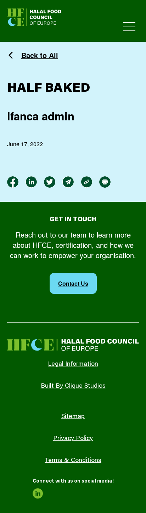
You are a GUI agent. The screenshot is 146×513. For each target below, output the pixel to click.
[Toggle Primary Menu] (129, 27)
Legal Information (73, 364)
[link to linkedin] (31, 182)
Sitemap (73, 417)
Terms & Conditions (73, 460)
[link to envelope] (68, 182)
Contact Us (73, 283)
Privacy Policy (73, 438)
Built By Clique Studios (73, 386)
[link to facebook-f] (12, 182)
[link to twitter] (49, 182)
